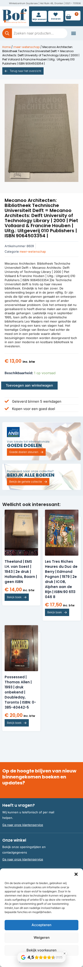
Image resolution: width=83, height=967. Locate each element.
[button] (76, 874)
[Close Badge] (64, 953)
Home (6, 47)
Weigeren (42, 937)
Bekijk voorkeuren (41, 950)
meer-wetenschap (26, 47)
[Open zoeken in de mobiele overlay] (35, 33)
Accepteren (41, 925)
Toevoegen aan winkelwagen (29, 385)
